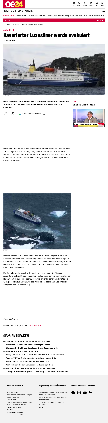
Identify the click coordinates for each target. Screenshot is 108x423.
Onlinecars (78, 16)
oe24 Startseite (12, 392)
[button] (76, 123)
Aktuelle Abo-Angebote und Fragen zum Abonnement (53, 398)
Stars (20, 10)
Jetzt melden (35, 325)
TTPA (41, 407)
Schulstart (31, 16)
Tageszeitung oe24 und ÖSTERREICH (52, 385)
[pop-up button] (98, 123)
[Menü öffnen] (103, 10)
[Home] (4, 24)
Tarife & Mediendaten (47, 394)
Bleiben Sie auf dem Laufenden (83, 385)
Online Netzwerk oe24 (15, 385)
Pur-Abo (10, 410)
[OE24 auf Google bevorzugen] (44, 114)
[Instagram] (79, 392)
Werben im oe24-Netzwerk (16, 405)
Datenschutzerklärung (15, 397)
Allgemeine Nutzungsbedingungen (19, 394)
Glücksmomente (21, 16)
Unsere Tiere (87, 16)
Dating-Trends (69, 16)
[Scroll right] (104, 16)
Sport (13, 10)
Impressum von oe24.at (15, 412)
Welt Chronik (15, 24)
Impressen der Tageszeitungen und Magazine (51, 403)
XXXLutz (60, 16)
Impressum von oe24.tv (15, 415)
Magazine (29, 10)
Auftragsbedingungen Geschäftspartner (53, 392)
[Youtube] (85, 392)
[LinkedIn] (90, 392)
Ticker (6, 10)
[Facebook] (73, 392)
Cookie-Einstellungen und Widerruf (19, 402)
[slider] (83, 124)
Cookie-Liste (11, 399)
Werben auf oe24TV (14, 407)
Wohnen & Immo (40, 16)
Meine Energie (52, 16)
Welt (7, 20)
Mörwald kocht (97, 16)
